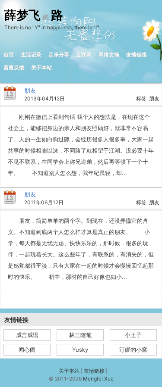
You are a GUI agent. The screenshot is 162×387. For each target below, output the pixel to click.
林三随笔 (80, 334)
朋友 (30, 90)
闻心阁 (27, 349)
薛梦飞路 (33, 15)
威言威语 (27, 334)
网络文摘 (108, 54)
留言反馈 (13, 67)
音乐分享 (58, 54)
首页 (8, 54)
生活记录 (31, 54)
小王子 (133, 334)
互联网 (84, 54)
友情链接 (136, 54)
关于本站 (41, 67)
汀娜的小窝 (133, 349)
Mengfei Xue (98, 378)
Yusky (80, 349)
